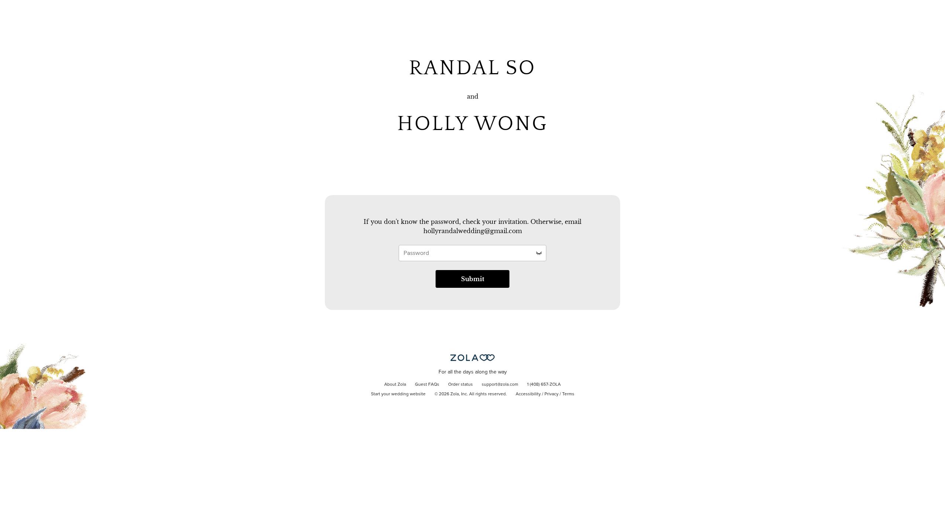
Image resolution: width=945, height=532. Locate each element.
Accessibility (528, 394)
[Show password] (539, 253)
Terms (568, 394)
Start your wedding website (398, 394)
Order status (460, 384)
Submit (472, 279)
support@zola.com (500, 384)
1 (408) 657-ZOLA (544, 384)
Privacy (551, 394)
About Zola (395, 384)
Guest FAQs (427, 384)
